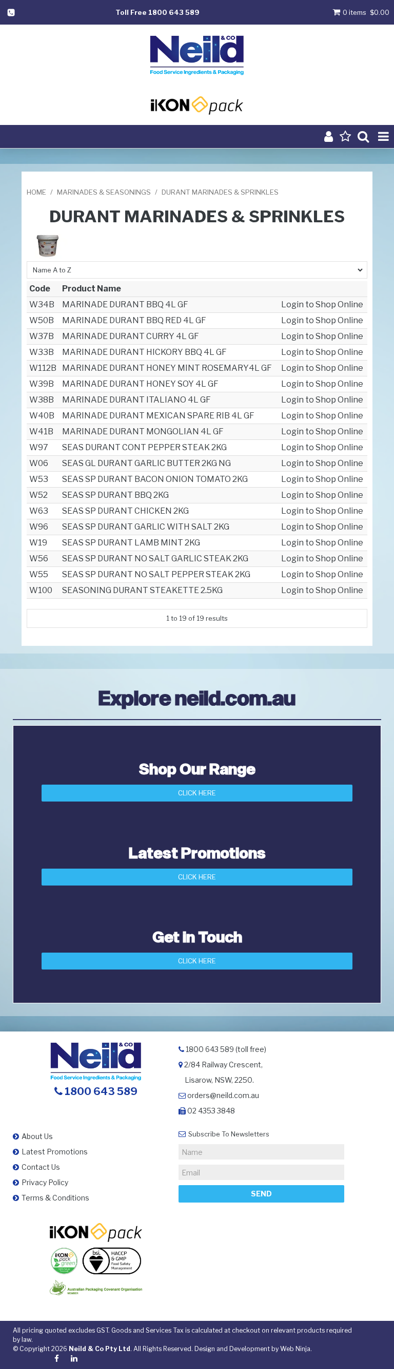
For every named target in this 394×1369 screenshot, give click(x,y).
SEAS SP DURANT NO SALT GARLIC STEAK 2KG (155, 558)
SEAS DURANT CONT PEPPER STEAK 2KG (144, 447)
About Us (37, 1136)
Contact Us (41, 1167)
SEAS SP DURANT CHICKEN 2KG (125, 511)
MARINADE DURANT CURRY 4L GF (130, 336)
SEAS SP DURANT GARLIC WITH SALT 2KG (145, 527)
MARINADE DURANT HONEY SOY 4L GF (140, 384)
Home (36, 192)
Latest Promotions (55, 1151)
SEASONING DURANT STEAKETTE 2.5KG (142, 590)
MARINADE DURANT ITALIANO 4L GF (136, 400)
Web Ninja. (296, 1349)
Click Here (197, 793)
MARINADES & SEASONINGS (104, 192)
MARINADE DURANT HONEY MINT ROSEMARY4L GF (167, 368)
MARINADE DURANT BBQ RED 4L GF (134, 320)
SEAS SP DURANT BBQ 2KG (115, 495)
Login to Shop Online (322, 304)
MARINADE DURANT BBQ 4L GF (125, 304)
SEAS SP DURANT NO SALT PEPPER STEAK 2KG (156, 574)
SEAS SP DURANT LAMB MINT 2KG (131, 542)
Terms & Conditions (55, 1197)
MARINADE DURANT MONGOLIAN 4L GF (143, 431)
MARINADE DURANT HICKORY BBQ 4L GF (144, 352)
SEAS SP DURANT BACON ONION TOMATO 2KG (155, 479)
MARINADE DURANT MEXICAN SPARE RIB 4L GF (158, 415)
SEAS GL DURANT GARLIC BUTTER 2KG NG (146, 463)
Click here (197, 961)
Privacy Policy (45, 1182)
